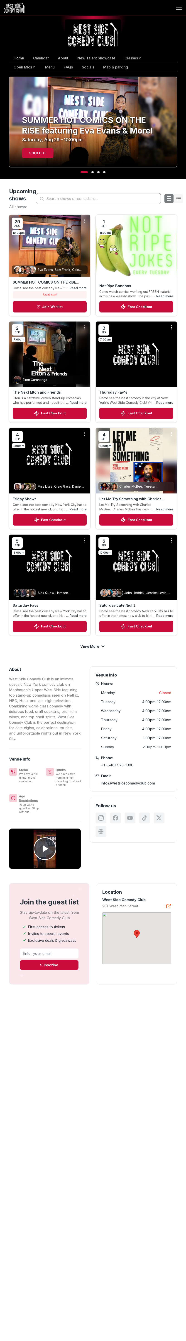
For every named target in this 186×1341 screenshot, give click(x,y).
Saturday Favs (25, 605)
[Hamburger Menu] (179, 8)
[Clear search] (156, 198)
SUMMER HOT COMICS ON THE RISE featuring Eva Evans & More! (44, 282)
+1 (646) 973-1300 (117, 765)
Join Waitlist (52, 307)
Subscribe (49, 965)
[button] (137, 934)
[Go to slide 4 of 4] (104, 172)
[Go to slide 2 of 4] (90, 172)
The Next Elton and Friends (37, 392)
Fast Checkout (140, 307)
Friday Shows (25, 499)
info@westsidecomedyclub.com (128, 783)
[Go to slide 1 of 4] (82, 172)
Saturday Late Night (117, 605)
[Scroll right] (177, 125)
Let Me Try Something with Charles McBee (130, 499)
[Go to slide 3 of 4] (98, 172)
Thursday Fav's (113, 392)
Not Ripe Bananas (115, 286)
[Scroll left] (8, 125)
